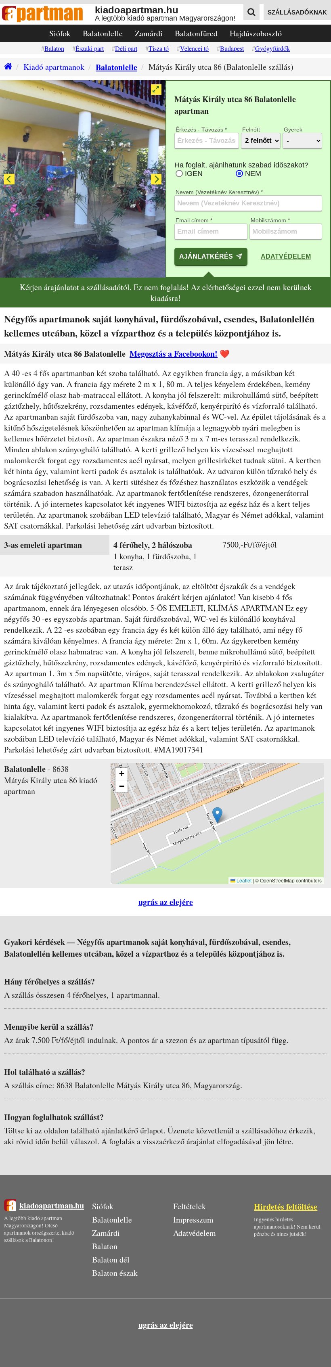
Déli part (126, 48)
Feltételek (189, 1206)
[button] (217, 815)
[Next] (156, 179)
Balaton (54, 48)
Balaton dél (111, 1259)
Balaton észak (115, 1272)
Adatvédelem (286, 256)
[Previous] (9, 179)
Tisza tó (159, 48)
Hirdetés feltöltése (285, 1206)
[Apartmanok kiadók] (47, 14)
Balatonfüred (196, 33)
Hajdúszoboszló (256, 33)
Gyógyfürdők (272, 48)
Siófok (60, 33)
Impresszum (193, 1219)
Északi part (89, 48)
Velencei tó (194, 48)
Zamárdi (149, 33)
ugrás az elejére (165, 902)
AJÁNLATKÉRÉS (206, 256)
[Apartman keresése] (251, 12)
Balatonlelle (103, 33)
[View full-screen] (156, 89)
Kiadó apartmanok (53, 66)
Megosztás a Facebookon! (174, 354)
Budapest (232, 48)
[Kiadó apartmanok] (6, 67)
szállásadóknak (297, 12)
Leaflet (243, 880)
